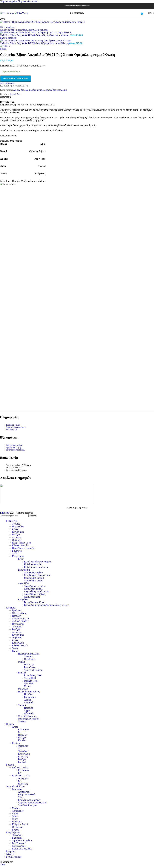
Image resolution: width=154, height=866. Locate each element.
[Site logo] (7, 13)
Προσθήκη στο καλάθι (15, 78)
